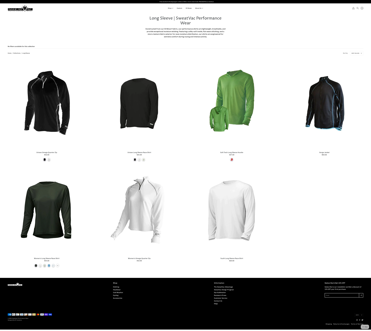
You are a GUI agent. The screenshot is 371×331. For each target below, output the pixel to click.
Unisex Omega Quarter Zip (46, 152)
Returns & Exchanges (341, 324)
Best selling (355, 53)
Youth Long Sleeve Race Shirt (231, 258)
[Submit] (361, 295)
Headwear (117, 290)
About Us (198, 8)
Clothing (116, 287)
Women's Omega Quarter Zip (139, 258)
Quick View (47, 103)
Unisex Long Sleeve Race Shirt (139, 152)
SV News (189, 8)
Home (9, 53)
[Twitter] (362, 320)
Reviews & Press (220, 295)
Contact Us (218, 301)
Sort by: (345, 53)
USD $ (357, 315)
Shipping (329, 324)
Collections (16, 53)
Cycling (115, 295)
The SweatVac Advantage (223, 287)
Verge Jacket (324, 152)
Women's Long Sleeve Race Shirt (46, 258)
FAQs (216, 304)
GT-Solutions (18, 320)
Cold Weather (118, 292)
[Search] (357, 8)
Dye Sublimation (220, 292)
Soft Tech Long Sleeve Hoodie (231, 152)
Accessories (117, 298)
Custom (179, 8)
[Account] (353, 8)
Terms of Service (357, 324)
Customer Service (220, 298)
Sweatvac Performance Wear (20, 318)
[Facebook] (360, 320)
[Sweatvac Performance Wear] (20, 8)
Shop (169, 8)
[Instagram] (357, 320)
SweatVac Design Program (224, 290)
